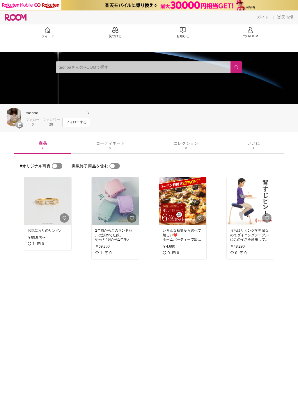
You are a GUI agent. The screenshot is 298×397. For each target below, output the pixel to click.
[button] (14, 117)
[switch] (57, 166)
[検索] (236, 67)
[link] (47, 201)
